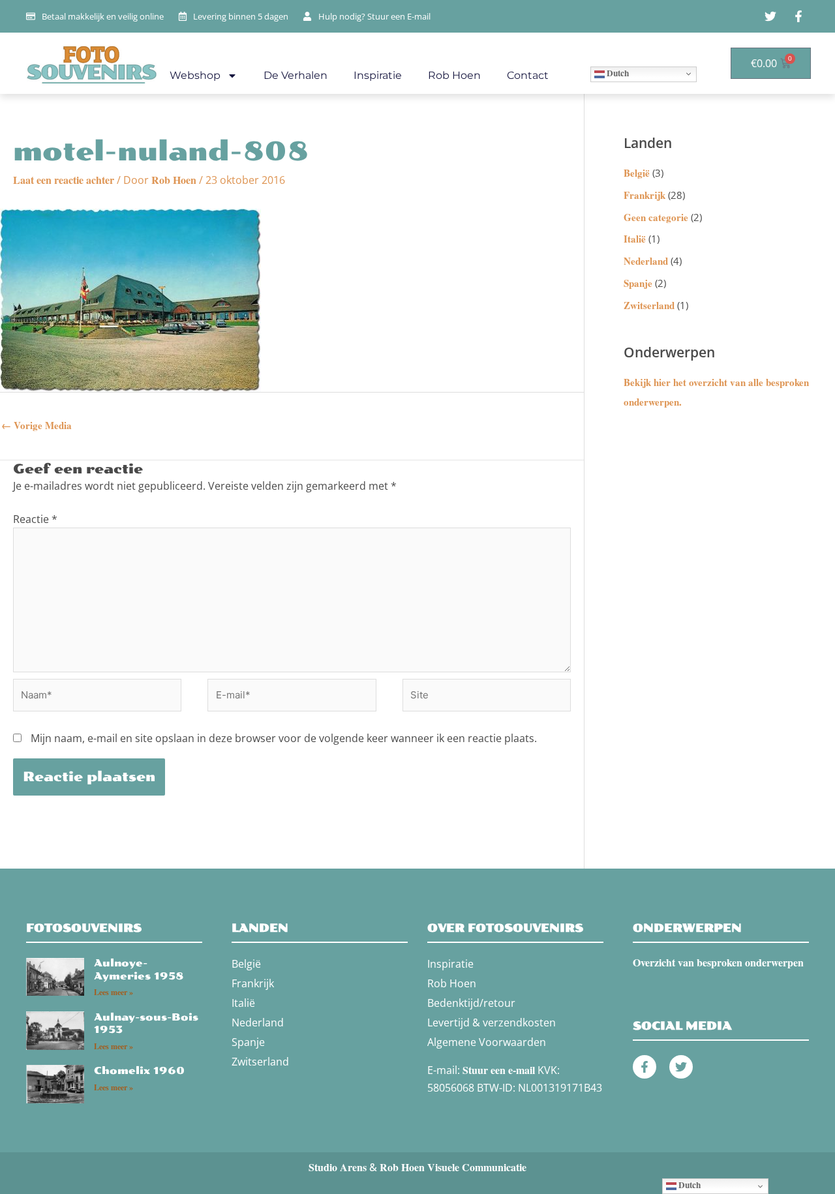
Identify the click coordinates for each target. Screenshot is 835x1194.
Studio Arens (338, 1166)
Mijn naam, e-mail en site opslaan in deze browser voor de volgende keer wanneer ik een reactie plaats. (284, 738)
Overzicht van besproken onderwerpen (718, 962)
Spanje (638, 283)
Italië (635, 238)
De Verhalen (295, 75)
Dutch (617, 73)
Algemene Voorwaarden (486, 1042)
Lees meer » (113, 992)
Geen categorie (656, 217)
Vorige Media (36, 425)
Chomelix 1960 (139, 1071)
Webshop (195, 75)
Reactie (35, 519)
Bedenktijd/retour (471, 1002)
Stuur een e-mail (499, 1069)
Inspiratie (378, 75)
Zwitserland (649, 305)
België (637, 173)
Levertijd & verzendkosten (491, 1022)
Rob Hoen (454, 75)
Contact (528, 75)
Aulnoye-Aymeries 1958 (139, 969)
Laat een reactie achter (63, 179)
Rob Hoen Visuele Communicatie (453, 1166)
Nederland (646, 261)
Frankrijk (644, 195)
